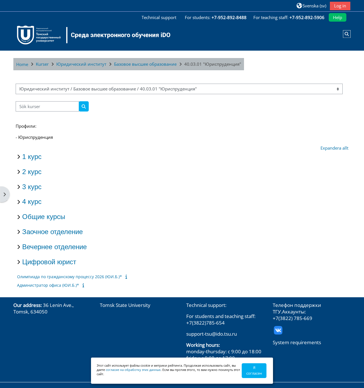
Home (22, 64)
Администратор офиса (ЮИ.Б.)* (48, 285)
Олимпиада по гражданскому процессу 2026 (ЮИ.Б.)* (69, 276)
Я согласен (254, 370)
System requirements (297, 342)
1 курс (32, 156)
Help (337, 17)
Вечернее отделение (54, 247)
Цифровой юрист (49, 262)
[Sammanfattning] (127, 276)
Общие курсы (43, 216)
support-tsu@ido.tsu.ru (211, 334)
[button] (311, 5)
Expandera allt (334, 148)
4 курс (32, 201)
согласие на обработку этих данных (133, 370)
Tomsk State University (125, 305)
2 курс (32, 172)
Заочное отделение (52, 232)
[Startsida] (90, 35)
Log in (340, 6)
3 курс (32, 187)
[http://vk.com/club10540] (278, 330)
